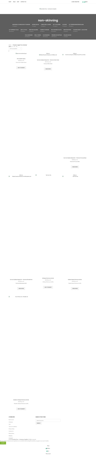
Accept (3, 442)
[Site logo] (48, 8)
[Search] (81, 2)
